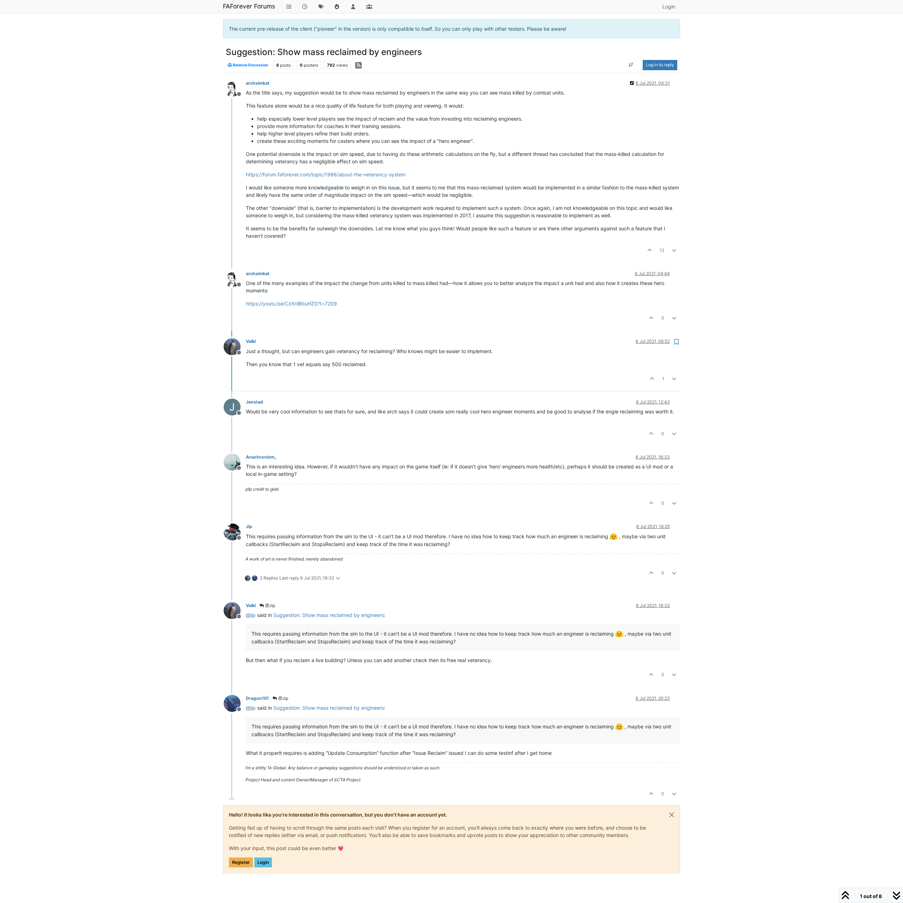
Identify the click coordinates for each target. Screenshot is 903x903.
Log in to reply (660, 64)
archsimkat (257, 83)
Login (263, 862)
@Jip (269, 605)
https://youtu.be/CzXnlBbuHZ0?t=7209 (291, 304)
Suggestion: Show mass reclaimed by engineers (328, 615)
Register (241, 862)
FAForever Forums (249, 6)
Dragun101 (257, 698)
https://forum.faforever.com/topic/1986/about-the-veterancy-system (326, 174)
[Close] (671, 814)
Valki (251, 341)
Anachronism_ (261, 457)
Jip (249, 526)
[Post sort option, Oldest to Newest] (631, 65)
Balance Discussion (250, 65)
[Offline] (235, 88)
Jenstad (254, 402)
